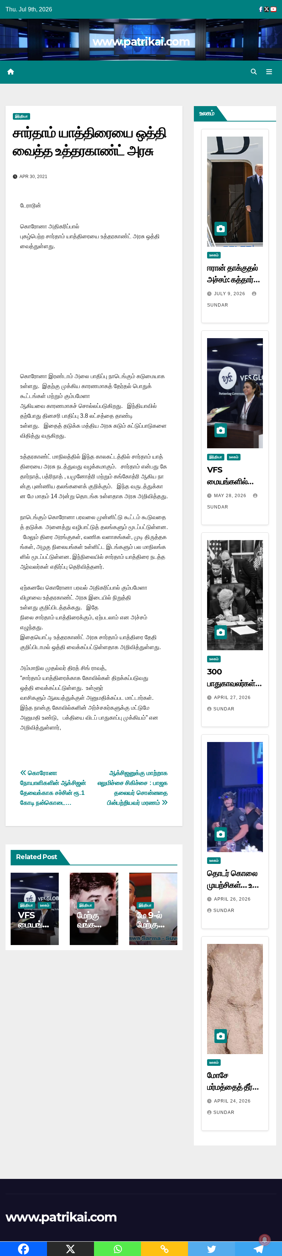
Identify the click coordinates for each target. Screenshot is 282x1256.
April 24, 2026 (232, 1101)
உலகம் (44, 905)
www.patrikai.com (141, 41)
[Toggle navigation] (269, 72)
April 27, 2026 (232, 697)
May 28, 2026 (231, 495)
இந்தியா (21, 116)
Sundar (224, 709)
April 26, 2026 (232, 899)
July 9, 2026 (230, 293)
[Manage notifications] (265, 1240)
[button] (254, 72)
